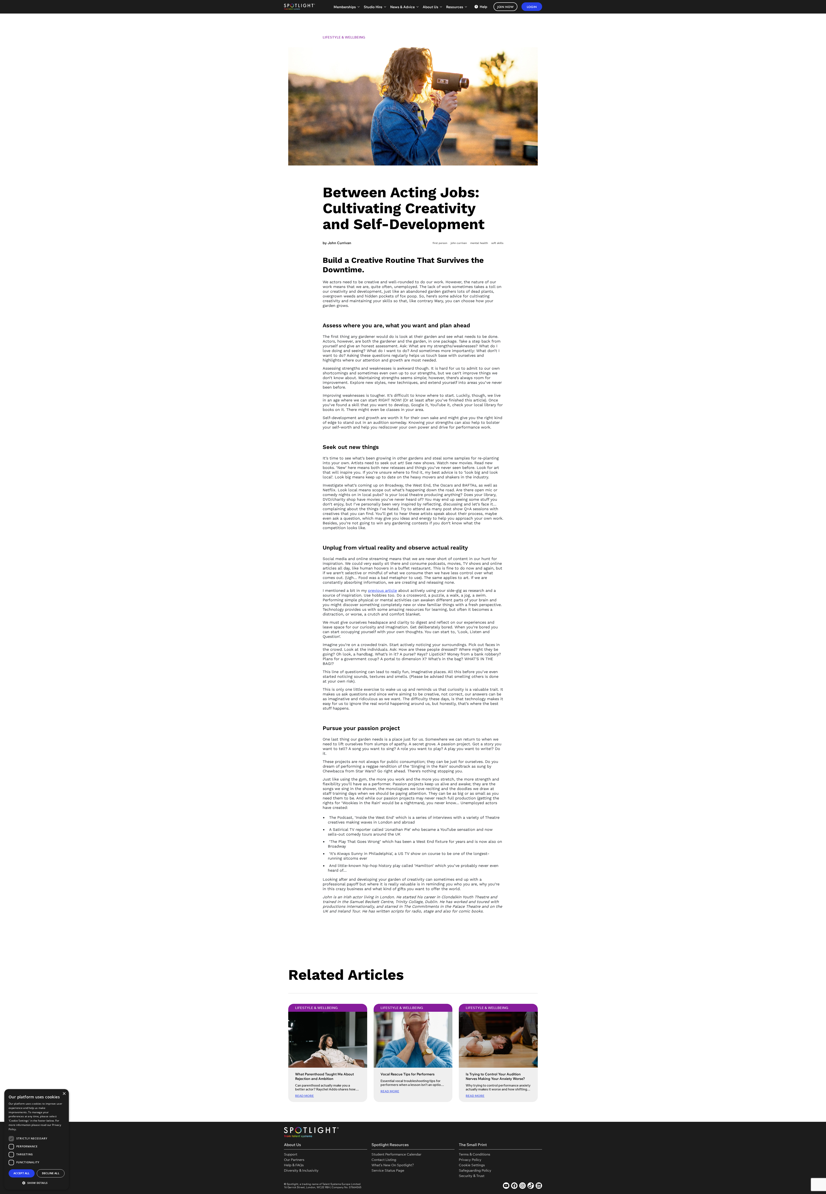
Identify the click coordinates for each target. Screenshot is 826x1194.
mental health (479, 243)
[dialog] (36, 1139)
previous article (382, 590)
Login (532, 7)
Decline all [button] (50, 1173)
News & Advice (402, 7)
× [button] (64, 1093)
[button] (37, 1182)
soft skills (497, 243)
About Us (430, 7)
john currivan (459, 243)
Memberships (345, 7)
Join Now (505, 7)
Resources (454, 7)
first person (440, 243)
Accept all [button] (22, 1173)
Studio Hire (373, 7)
